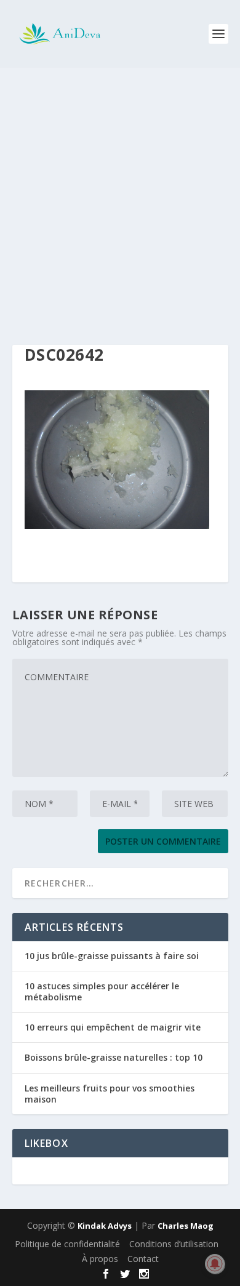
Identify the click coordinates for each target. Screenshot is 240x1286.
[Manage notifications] (215, 1264)
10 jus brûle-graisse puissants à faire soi (112, 956)
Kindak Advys (105, 1225)
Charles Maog (186, 1225)
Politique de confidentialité (67, 1244)
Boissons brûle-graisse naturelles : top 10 (113, 1057)
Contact (143, 1258)
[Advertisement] (120, 194)
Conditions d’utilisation (173, 1244)
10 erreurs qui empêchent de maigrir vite (113, 1027)
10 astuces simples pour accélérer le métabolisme (102, 991)
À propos (100, 1258)
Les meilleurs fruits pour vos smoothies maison (109, 1093)
